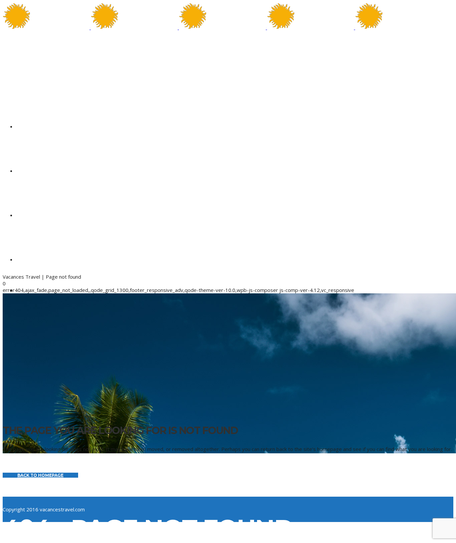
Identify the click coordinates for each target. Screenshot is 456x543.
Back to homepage (40, 475)
